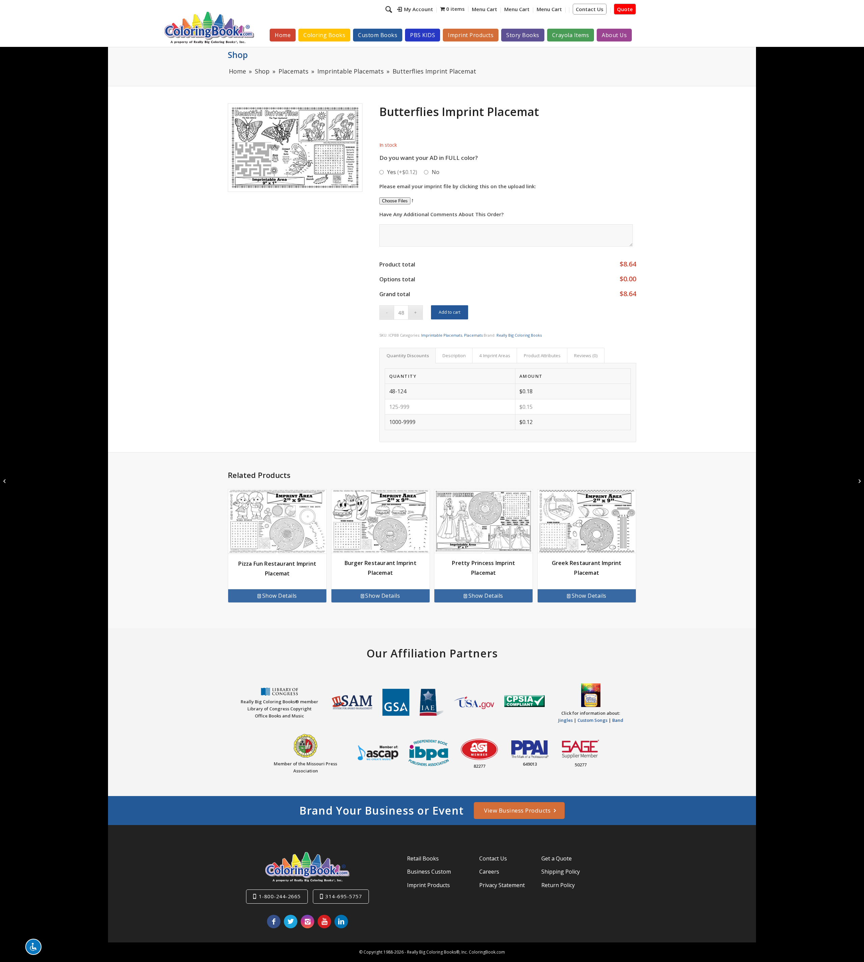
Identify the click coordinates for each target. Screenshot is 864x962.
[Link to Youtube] (324, 921)
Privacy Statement (502, 885)
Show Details (279, 595)
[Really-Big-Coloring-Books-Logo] (209, 27)
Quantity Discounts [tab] (407, 355)
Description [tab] (454, 355)
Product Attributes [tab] (542, 355)
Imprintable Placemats (441, 335)
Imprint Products (428, 885)
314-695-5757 (343, 896)
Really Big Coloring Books (519, 335)
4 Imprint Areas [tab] (494, 355)
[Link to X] (290, 921)
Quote (625, 9)
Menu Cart (484, 9)
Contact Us (589, 9)
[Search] (389, 9)
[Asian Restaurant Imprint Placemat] (5, 481)
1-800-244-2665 (280, 896)
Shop (238, 54)
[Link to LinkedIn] (341, 921)
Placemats (473, 335)
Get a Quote (556, 858)
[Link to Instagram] (307, 921)
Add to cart (449, 312)
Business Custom (429, 871)
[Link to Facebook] (273, 921)
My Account (418, 9)
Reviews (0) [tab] (586, 355)
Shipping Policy (560, 871)
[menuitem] (415, 10)
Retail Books (423, 858)
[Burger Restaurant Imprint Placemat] (859, 481)
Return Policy (558, 885)
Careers (489, 871)
